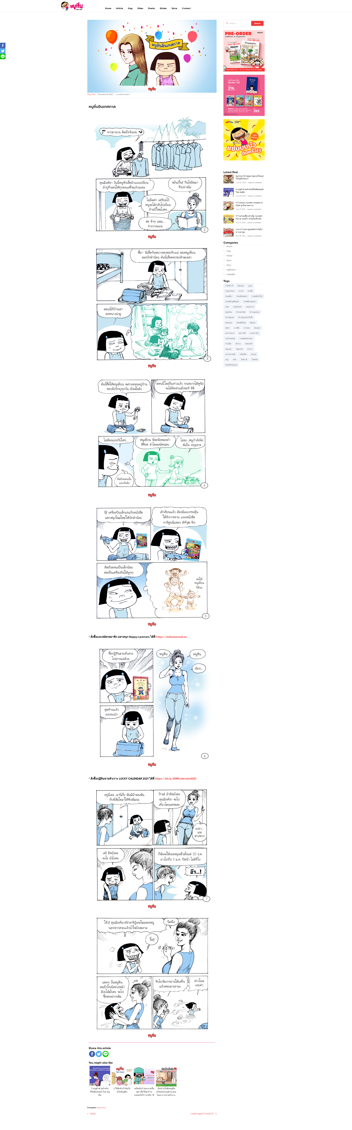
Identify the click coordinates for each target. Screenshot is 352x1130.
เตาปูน (253, 354)
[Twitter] (99, 1054)
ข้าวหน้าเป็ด (240, 312)
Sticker (163, 8)
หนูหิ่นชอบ (231, 269)
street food (230, 291)
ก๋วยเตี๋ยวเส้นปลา (250, 301)
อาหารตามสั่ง (230, 354)
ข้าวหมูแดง (230, 317)
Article (119, 8)
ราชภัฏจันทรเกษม (246, 338)
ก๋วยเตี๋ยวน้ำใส (257, 296)
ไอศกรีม (255, 359)
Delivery (241, 286)
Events (151, 8)
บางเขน (247, 328)
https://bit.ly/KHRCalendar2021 (175, 778)
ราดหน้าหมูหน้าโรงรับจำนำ (202, 1113)
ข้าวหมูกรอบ (254, 312)
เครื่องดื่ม (243, 354)
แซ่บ (234, 359)
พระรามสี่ (242, 333)
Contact (186, 8)
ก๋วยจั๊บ (250, 291)
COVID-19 (229, 286)
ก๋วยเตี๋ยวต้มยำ (242, 296)
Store (174, 8)
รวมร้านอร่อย (230, 338)
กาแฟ (241, 291)
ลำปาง (238, 344)
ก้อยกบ (93, 1113)
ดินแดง (252, 323)
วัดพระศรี (248, 344)
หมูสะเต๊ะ (239, 349)
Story (94, 94)
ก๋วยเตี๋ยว (229, 296)
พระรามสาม (230, 333)
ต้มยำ (228, 328)
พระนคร (257, 328)
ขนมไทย (229, 312)
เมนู (227, 359)
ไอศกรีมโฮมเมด (231, 365)
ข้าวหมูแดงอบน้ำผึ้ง (245, 317)
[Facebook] (92, 1054)
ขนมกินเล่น (237, 307)
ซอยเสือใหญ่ (241, 323)
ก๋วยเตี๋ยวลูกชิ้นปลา (232, 301)
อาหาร (249, 349)
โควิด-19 (244, 359)
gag (250, 286)
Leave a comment (255, 182)
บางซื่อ (236, 328)
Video (140, 8)
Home (108, 8)
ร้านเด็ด (228, 344)
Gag (130, 8)
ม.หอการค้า (254, 333)
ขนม (227, 307)
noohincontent (124, 94)
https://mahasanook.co (171, 636)
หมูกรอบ (229, 349)
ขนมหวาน (250, 307)
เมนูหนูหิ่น (231, 274)
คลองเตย (229, 323)
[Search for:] (244, 23)
